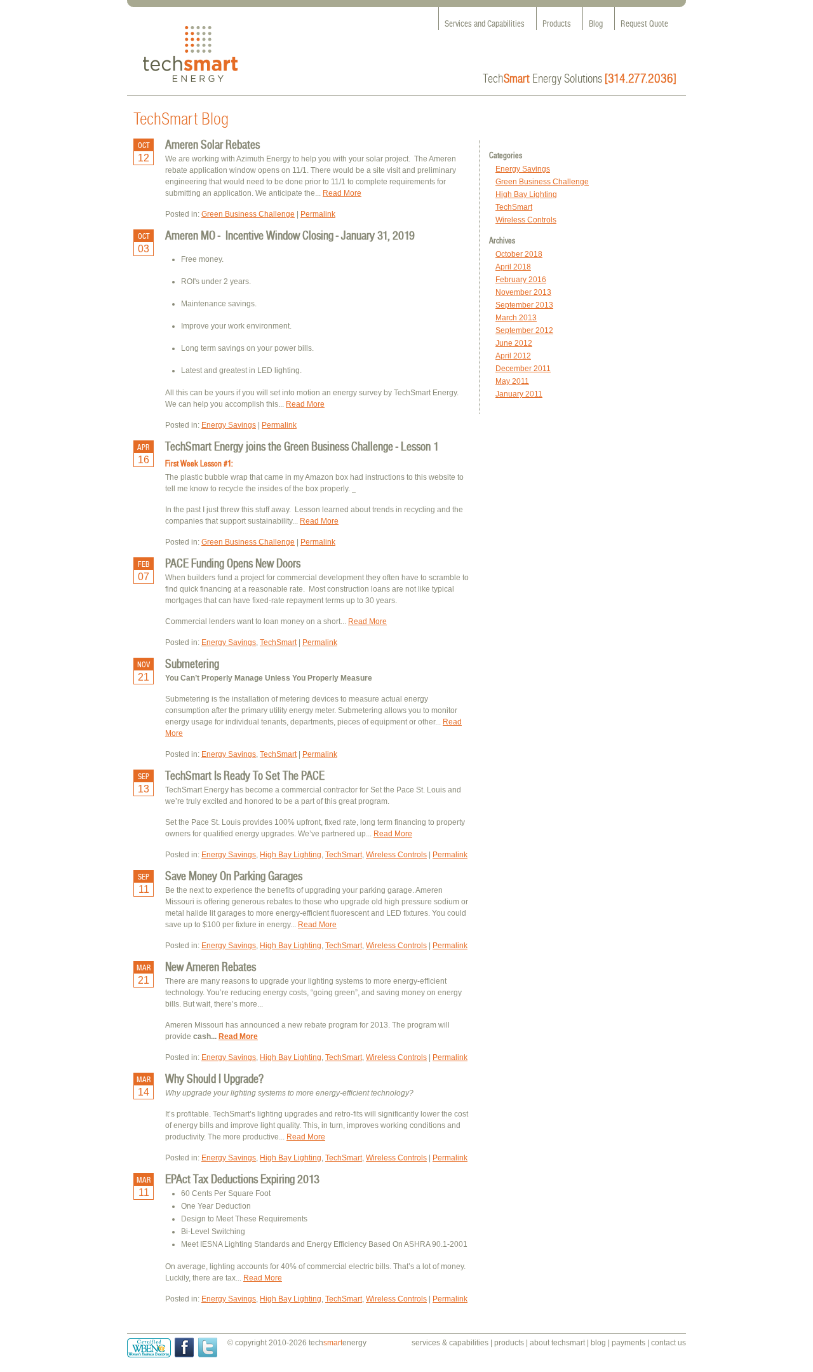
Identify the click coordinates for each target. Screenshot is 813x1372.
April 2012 (513, 355)
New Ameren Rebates (210, 966)
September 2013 (524, 305)
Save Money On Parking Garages (233, 875)
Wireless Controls (525, 219)
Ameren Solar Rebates (212, 144)
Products (556, 24)
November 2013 (523, 292)
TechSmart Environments (190, 54)
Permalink (317, 214)
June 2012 (513, 343)
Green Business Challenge (542, 181)
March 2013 (516, 317)
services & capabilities (450, 1342)
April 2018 (513, 266)
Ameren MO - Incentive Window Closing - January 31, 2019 (290, 235)
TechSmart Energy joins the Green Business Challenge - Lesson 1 (302, 446)
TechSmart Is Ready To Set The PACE (245, 775)
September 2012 (524, 330)
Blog (596, 24)
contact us (668, 1342)
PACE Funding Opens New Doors (232, 563)
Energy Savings (522, 169)
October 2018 (518, 254)
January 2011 (518, 394)
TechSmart (513, 207)
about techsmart (557, 1342)
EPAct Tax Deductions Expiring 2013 (242, 1178)
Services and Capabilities (485, 24)
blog (598, 1342)
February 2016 (520, 279)
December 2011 (523, 368)
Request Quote (644, 24)
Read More (342, 193)
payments (628, 1342)
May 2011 (512, 381)
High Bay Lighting (526, 194)
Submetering (192, 663)
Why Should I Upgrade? (214, 1078)
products (509, 1342)
